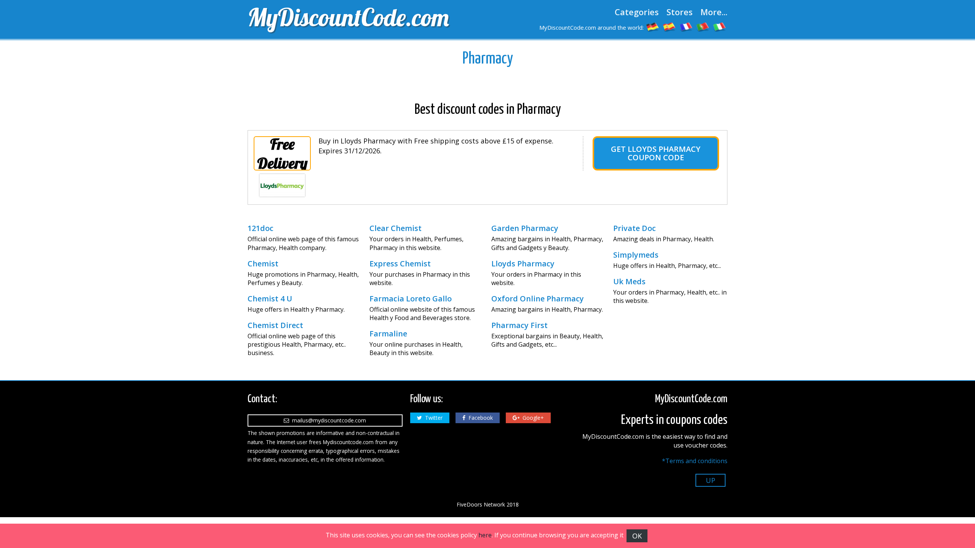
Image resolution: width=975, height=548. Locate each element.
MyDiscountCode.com (348, 17)
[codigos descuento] (669, 26)
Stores (680, 12)
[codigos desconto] (703, 26)
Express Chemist (400, 263)
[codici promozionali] (719, 26)
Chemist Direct (275, 325)
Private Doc (634, 228)
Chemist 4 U (270, 298)
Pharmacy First (519, 325)
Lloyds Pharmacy (523, 263)
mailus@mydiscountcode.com (327, 420)
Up (710, 480)
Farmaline (388, 333)
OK (637, 535)
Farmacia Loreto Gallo (410, 298)
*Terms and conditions (694, 461)
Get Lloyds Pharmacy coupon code (655, 153)
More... (713, 12)
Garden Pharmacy (524, 228)
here (485, 535)
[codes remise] (686, 26)
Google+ (531, 417)
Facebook (479, 417)
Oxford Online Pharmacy (537, 298)
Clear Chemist (395, 228)
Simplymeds (636, 255)
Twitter (432, 417)
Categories (637, 12)
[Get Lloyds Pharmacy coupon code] (282, 185)
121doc (260, 228)
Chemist (263, 263)
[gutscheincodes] (652, 26)
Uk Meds (629, 281)
